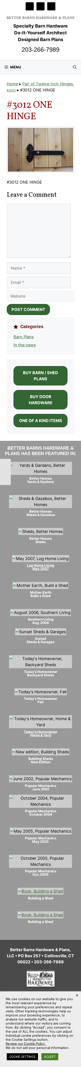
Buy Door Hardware (40, 399)
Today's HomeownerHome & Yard (40, 733)
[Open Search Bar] (75, 67)
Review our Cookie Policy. (26, 1044)
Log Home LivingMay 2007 (40, 567)
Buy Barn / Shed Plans (40, 375)
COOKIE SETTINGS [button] (22, 1056)
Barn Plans (24, 336)
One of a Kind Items (40, 420)
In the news (25, 345)
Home (12, 84)
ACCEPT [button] (50, 1056)
